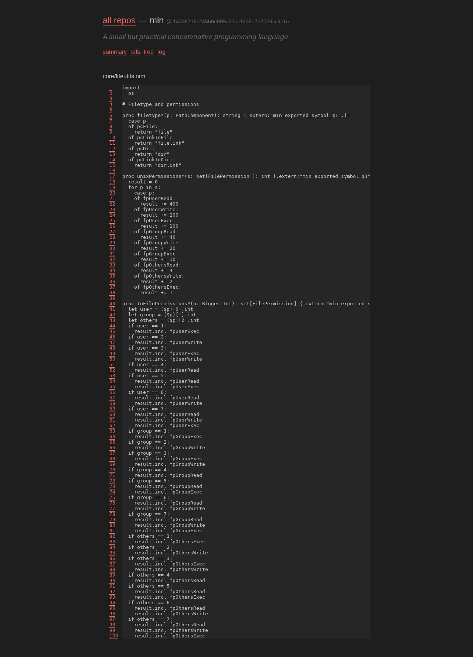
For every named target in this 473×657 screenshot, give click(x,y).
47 (112, 342)
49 (112, 353)
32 (112, 259)
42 (112, 314)
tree (149, 52)
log (161, 52)
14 (112, 159)
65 (112, 442)
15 (112, 165)
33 (112, 265)
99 (112, 630)
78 (112, 514)
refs (135, 52)
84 (112, 547)
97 (112, 619)
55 (112, 386)
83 (112, 541)
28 (112, 237)
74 (112, 492)
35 (112, 276)
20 (112, 193)
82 (112, 536)
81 (112, 530)
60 (112, 414)
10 (112, 137)
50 (112, 359)
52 (112, 370)
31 (112, 254)
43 (112, 320)
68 (112, 458)
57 (112, 397)
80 (112, 525)
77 (112, 508)
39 (112, 298)
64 (112, 436)
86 (112, 558)
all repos (119, 20)
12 (112, 148)
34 (112, 270)
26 (112, 226)
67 (112, 453)
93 (112, 597)
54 (112, 381)
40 (112, 303)
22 (112, 204)
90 (112, 580)
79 (112, 519)
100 (113, 636)
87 (112, 564)
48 (112, 348)
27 (112, 231)
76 (112, 503)
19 (112, 187)
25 (112, 220)
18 (112, 182)
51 (112, 364)
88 (112, 569)
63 (112, 431)
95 (112, 608)
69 (112, 464)
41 (112, 309)
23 (112, 209)
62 (112, 425)
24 (112, 215)
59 (112, 409)
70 (112, 469)
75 (112, 497)
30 (112, 248)
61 (112, 420)
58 (112, 403)
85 (112, 552)
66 (112, 447)
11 (112, 143)
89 (112, 575)
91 (112, 586)
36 (112, 281)
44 (112, 325)
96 (112, 613)
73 (112, 486)
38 (112, 292)
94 (112, 602)
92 (112, 591)
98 (112, 624)
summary (115, 52)
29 (112, 242)
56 (112, 392)
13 (112, 154)
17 (112, 176)
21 (112, 198)
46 (112, 337)
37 (112, 287)
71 (112, 475)
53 (112, 375)
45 (112, 331)
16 (112, 170)
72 (112, 481)
